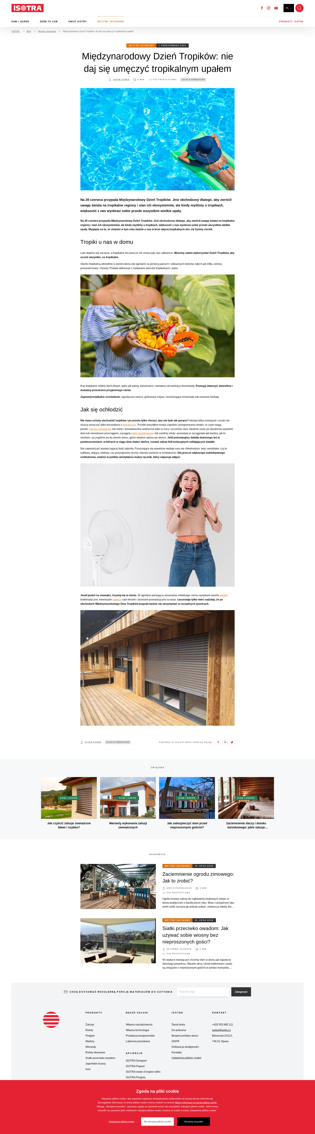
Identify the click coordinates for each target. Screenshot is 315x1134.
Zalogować (241, 991)
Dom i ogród (20, 21)
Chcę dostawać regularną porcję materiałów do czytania (121, 991)
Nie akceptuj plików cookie (157, 1121)
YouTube (276, 8)
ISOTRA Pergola (135, 1077)
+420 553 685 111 (222, 1024)
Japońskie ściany (95, 1063)
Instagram (268, 8)
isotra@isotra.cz (221, 1030)
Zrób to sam (49, 21)
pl (287, 8)
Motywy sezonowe (110, 21)
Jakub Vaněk (121, 79)
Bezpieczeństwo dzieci (185, 1035)
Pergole (90, 1035)
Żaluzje (89, 1024)
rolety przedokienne (142, 433)
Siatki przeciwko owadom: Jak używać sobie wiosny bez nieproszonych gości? (195, 935)
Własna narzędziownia (139, 1024)
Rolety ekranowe (95, 1052)
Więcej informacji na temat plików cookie (196, 1102)
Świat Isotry (77, 21)
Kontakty (177, 1052)
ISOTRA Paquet (135, 1066)
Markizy (89, 1041)
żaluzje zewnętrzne (100, 429)
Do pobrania (179, 1030)
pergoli (224, 595)
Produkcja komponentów (140, 1035)
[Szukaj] (299, 8)
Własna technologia (137, 1030)
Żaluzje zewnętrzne (193, 79)
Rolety (89, 1030)
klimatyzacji (129, 424)
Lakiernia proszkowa (138, 1041)
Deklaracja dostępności (185, 1046)
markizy (117, 599)
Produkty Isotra (291, 21)
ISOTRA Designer (136, 1060)
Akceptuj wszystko (193, 1121)
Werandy (90, 1046)
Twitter (232, 742)
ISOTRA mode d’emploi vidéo (143, 1071)
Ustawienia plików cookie (186, 1058)
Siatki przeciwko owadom (100, 1058)
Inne (88, 1069)
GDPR (175, 1041)
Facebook (262, 8)
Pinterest (225, 742)
